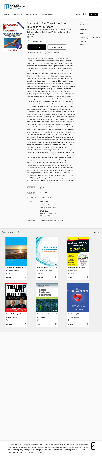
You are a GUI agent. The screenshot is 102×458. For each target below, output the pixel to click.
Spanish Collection (32, 14)
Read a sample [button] (56, 47)
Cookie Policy (39, 452)
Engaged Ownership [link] (44, 267)
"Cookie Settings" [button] (35, 450)
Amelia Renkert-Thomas (45, 270)
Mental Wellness (48, 14)
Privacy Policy (58, 445)
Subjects (5, 14)
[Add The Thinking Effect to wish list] (87, 324)
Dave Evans (42, 317)
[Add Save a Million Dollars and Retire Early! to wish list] (25, 277)
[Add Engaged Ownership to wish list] (56, 277)
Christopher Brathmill (14, 270)
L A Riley (32, 35)
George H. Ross (12, 317)
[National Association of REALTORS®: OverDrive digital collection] (14, 7)
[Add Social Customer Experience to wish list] (56, 324)
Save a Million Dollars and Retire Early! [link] (15, 267)
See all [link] (96, 232)
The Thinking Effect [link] (74, 314)
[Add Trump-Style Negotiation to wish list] (25, 324)
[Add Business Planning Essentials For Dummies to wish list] (87, 277)
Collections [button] (16, 14)
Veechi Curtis (73, 270)
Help (96, 2)
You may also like (9, 232)
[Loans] (85, 15)
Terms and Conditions (42, 445)
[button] (76, 15)
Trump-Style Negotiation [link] (14, 314)
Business (84, 37)
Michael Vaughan (74, 317)
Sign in (93, 14)
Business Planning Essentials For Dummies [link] (77, 267)
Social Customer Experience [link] (46, 314)
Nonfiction (94, 37)
